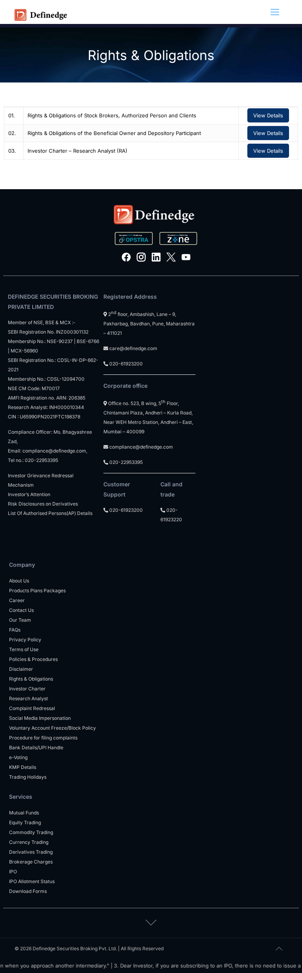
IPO (13, 871)
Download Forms (28, 891)
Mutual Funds (24, 813)
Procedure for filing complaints (43, 738)
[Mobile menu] (275, 11)
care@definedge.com (133, 348)
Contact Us (21, 610)
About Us (19, 581)
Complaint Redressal (32, 708)
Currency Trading (28, 842)
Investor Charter (27, 689)
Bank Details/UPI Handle (36, 747)
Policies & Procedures (33, 659)
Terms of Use (24, 649)
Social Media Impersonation (40, 718)
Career (17, 600)
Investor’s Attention (29, 494)
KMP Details (22, 767)
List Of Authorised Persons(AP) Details (50, 513)
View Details (268, 115)
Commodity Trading (31, 832)
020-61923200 (125, 364)
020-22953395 (41, 460)
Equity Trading (25, 822)
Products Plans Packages (37, 590)
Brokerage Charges (31, 862)
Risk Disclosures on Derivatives (43, 504)
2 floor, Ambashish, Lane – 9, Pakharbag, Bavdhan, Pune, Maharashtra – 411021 (149, 323)
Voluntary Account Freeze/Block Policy (52, 728)
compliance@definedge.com (54, 451)
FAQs (14, 630)
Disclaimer (21, 669)
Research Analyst (28, 698)
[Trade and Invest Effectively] (41, 12)
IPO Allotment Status (32, 881)
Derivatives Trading (31, 852)
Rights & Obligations (31, 679)
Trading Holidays (27, 777)
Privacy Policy (25, 640)
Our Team (20, 620)
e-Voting (18, 757)
